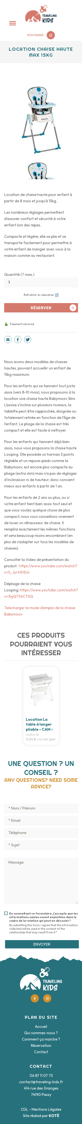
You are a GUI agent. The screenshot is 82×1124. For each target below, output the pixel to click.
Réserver (41, 307)
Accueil (41, 1026)
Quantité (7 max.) (19, 274)
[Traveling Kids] (41, 14)
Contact (41, 1051)
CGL (24, 1109)
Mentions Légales (46, 1109)
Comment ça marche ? (41, 1039)
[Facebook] (17, 340)
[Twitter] (27, 340)
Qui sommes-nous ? (41, 1032)
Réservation (41, 1045)
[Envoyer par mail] (8, 340)
